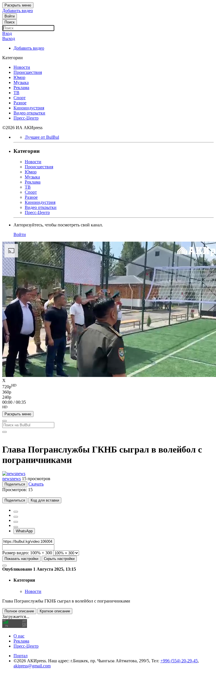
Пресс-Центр (26, 646)
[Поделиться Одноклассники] (16, 522)
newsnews (11, 478)
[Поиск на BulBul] (4, 421)
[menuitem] (108, 386)
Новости (33, 591)
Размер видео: (15, 552)
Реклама (21, 641)
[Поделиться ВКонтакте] (16, 527)
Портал (21, 655)
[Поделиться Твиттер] (16, 517)
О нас (19, 636)
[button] (108, 408)
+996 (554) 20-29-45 (179, 660)
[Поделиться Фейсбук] (16, 512)
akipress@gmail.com (32, 665)
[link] (9, 16)
